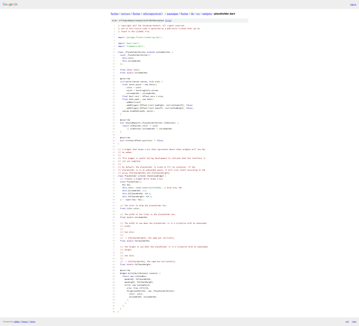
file (168, 20)
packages (172, 13)
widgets (207, 13)
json (354, 321)
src (198, 13)
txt (347, 321)
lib (192, 13)
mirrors (125, 13)
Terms (32, 321)
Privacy (24, 321)
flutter (115, 13)
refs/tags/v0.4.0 (152, 13)
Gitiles (17, 321)
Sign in (353, 4)
